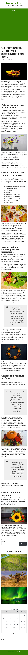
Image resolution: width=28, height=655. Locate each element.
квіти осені (9, 186)
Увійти (3, 640)
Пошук (3, 541)
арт (6, 539)
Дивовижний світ (14, 3)
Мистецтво (10, 59)
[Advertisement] (14, 27)
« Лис (13, 634)
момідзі (8, 84)
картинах (4, 91)
